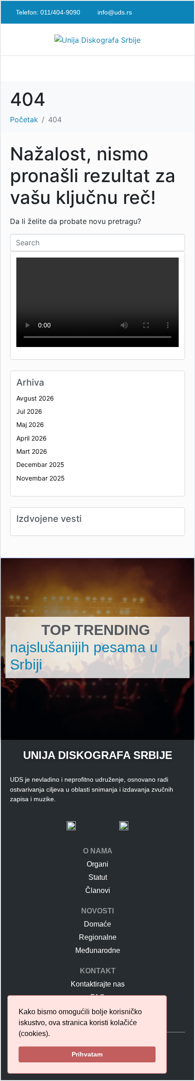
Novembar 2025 (40, 478)
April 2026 (31, 438)
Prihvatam (87, 1054)
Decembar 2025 (40, 464)
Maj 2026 (30, 424)
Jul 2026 (29, 411)
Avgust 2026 (35, 398)
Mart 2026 (31, 451)
